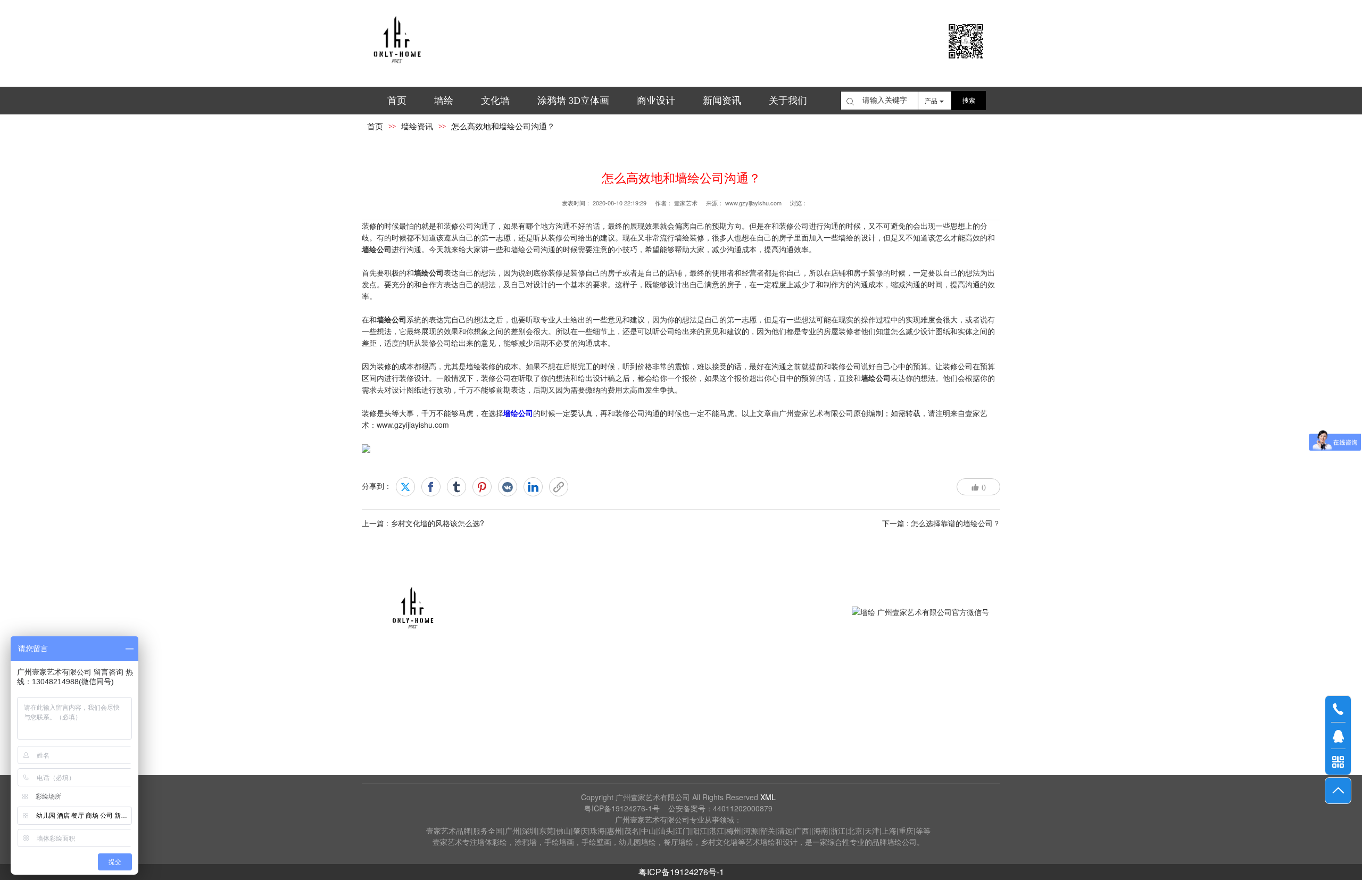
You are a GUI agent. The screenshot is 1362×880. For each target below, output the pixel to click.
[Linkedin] (533, 486)
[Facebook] (431, 486)
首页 (396, 100)
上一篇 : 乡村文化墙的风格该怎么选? (423, 523)
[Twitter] (405, 486)
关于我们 (788, 100)
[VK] (507, 486)
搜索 (968, 100)
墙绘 (443, 100)
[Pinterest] (482, 486)
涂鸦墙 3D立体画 (573, 100)
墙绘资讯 (417, 126)
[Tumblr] (456, 486)
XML (768, 797)
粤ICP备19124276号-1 (681, 872)
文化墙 (495, 100)
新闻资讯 (722, 100)
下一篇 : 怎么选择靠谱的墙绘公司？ (941, 523)
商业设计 (656, 100)
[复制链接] (558, 486)
